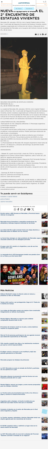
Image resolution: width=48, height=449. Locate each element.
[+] (7, 34)
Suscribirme (29, 8)
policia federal (5, 199)
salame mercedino (6, 201)
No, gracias (19, 8)
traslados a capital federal (8, 196)
